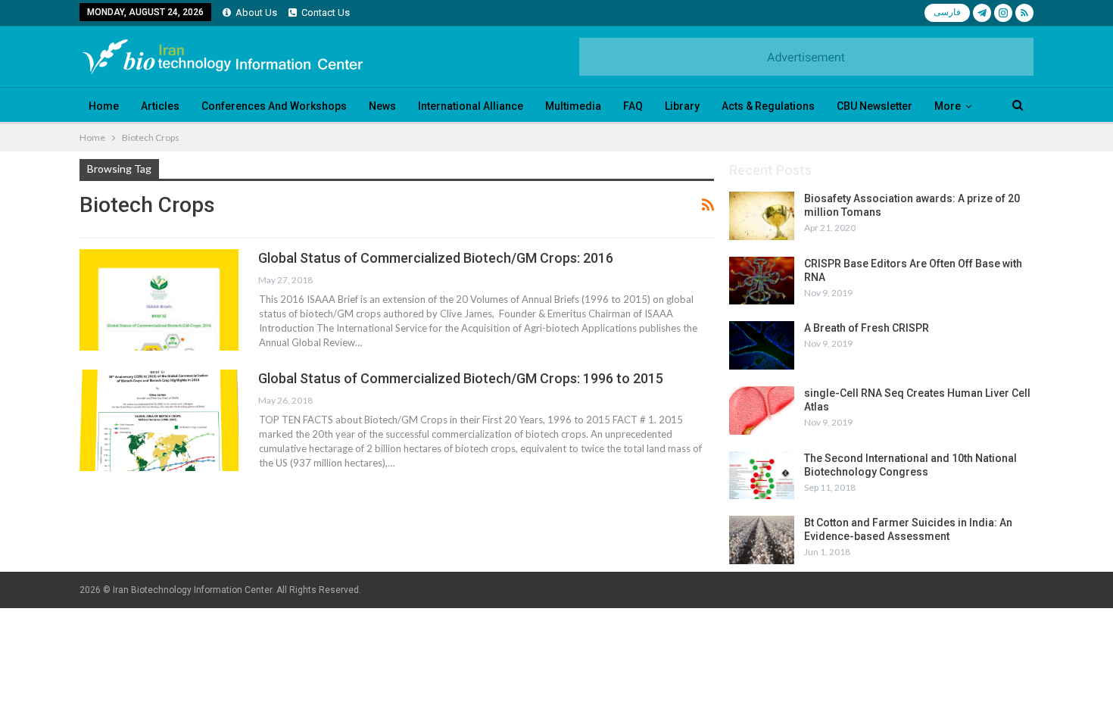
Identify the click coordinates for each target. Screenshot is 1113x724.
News (382, 106)
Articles (160, 106)
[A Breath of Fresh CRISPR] (761, 345)
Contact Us (325, 12)
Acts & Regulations (768, 106)
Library (682, 106)
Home (104, 106)
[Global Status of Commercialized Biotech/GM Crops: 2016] (159, 300)
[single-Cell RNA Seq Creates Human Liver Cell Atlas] (761, 410)
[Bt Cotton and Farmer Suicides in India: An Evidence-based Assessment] (761, 540)
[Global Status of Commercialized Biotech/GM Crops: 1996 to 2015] (159, 420)
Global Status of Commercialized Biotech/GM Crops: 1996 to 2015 (460, 378)
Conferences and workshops (274, 106)
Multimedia (573, 106)
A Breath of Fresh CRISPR (866, 328)
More (947, 106)
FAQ (633, 106)
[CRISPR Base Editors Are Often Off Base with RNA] (761, 281)
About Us (256, 12)
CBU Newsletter (874, 106)
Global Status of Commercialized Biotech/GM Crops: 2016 (435, 258)
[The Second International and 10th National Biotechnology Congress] (761, 475)
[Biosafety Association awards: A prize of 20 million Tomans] (761, 216)
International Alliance (470, 106)
